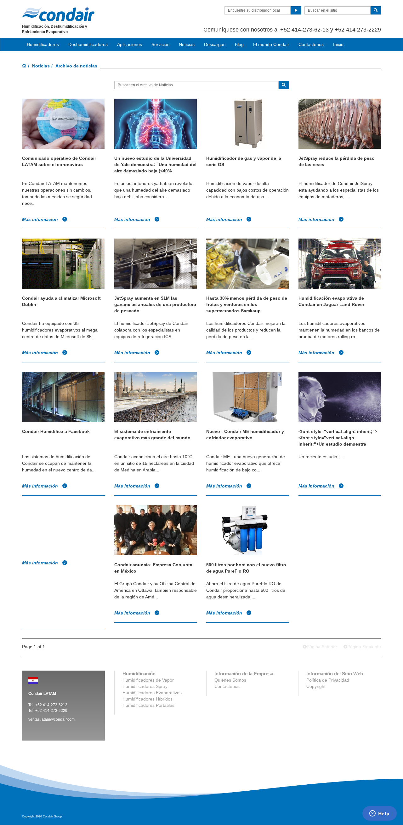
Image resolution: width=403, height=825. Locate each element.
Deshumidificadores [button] (88, 44)
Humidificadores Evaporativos (152, 692)
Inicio (338, 44)
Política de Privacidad (327, 680)
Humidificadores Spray (144, 686)
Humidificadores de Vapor (148, 680)
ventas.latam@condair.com (51, 719)
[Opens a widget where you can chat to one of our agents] (379, 814)
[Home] (24, 66)
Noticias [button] (187, 44)
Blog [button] (239, 44)
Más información (40, 219)
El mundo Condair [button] (271, 44)
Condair (58, 14)
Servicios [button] (160, 44)
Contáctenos (311, 44)
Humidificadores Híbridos (147, 698)
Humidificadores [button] (43, 44)
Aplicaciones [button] (129, 44)
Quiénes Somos (230, 680)
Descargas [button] (214, 44)
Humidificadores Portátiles (148, 705)
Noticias (41, 65)
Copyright (316, 686)
